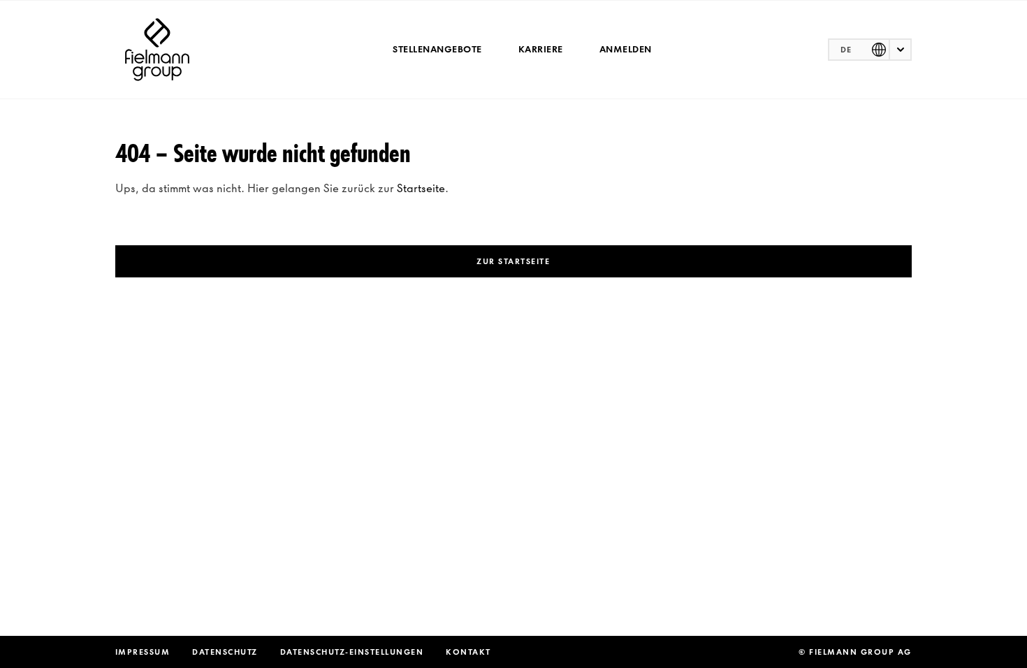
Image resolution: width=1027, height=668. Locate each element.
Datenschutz (225, 652)
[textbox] (869, 49)
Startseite (421, 188)
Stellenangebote (437, 49)
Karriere (540, 49)
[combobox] (870, 49)
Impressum (142, 652)
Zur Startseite (513, 261)
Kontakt (468, 652)
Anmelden (625, 49)
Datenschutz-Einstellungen (352, 652)
